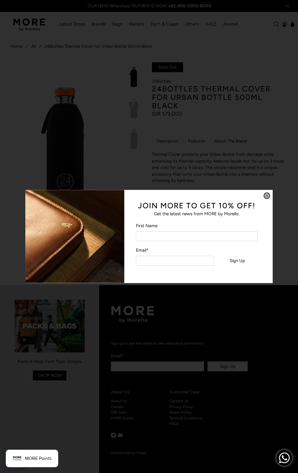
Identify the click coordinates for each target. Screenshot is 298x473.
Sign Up (237, 260)
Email (142, 250)
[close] (267, 196)
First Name (146, 225)
